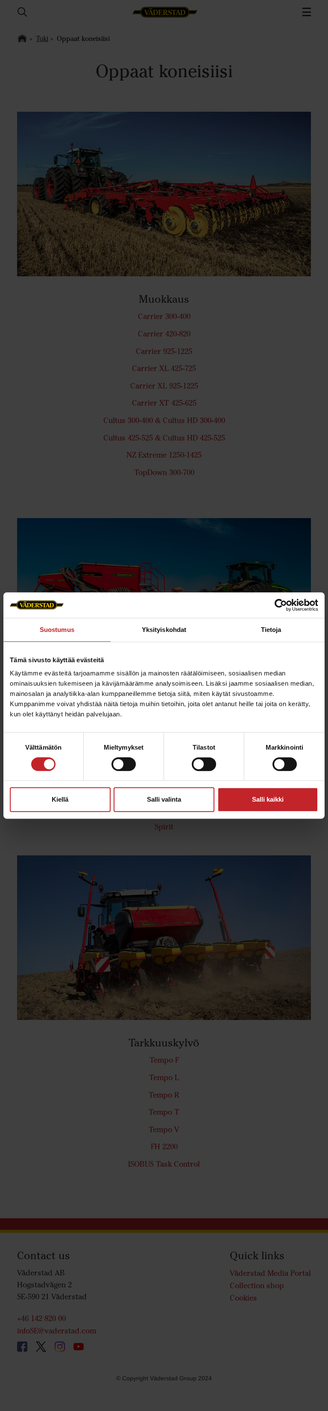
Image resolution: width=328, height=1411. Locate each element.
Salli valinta (164, 799)
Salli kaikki (268, 799)
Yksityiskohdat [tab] (164, 629)
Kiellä (60, 799)
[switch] (123, 771)
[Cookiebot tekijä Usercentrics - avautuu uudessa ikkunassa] (280, 605)
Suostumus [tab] (57, 629)
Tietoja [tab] (271, 629)
